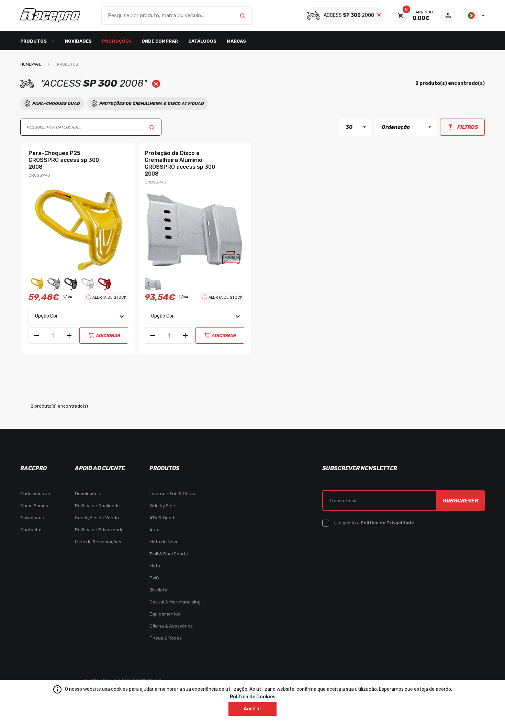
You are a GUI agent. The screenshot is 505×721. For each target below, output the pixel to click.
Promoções (116, 41)
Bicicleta (158, 589)
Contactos (31, 529)
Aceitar (253, 709)
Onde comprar (160, 41)
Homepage (30, 64)
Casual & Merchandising (175, 601)
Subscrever (460, 501)
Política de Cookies (253, 697)
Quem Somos (34, 505)
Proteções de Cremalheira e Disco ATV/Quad (151, 103)
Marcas (236, 41)
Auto (154, 529)
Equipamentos (164, 614)
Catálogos (202, 41)
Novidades (78, 41)
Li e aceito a (374, 522)
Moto (154, 565)
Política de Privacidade (99, 529)
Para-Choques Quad (56, 103)
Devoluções (87, 493)
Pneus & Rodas (165, 638)
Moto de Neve (164, 541)
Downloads (32, 517)
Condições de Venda (97, 517)
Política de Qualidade (97, 505)
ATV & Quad (161, 517)
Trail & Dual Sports (168, 553)
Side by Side (162, 505)
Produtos (67, 64)
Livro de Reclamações (98, 541)
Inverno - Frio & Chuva (173, 493)
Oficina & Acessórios (171, 626)
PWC (154, 577)
